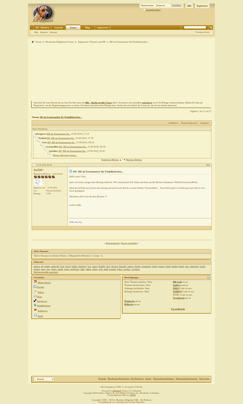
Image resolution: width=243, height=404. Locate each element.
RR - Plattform (42, 27)
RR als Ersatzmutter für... (59, 134)
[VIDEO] (177, 291)
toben (120, 269)
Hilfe (189, 6)
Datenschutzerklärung (163, 378)
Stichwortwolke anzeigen (46, 272)
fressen (114, 266)
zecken (127, 269)
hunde (137, 266)
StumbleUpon (43, 305)
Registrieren (202, 6)
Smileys (177, 285)
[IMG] (176, 288)
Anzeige (203, 123)
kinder (174, 266)
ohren (54, 269)
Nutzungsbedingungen (187, 378)
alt (42, 266)
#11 (208, 165)
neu (48, 269)
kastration (146, 266)
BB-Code (177, 282)
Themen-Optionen (188, 123)
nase (43, 269)
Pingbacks (129, 301)
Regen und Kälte (129, 243)
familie (102, 266)
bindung (82, 266)
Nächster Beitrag (134, 159)
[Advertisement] (121, 72)
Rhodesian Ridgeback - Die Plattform (126, 378)
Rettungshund (113, 243)
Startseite (58, 27)
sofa (101, 269)
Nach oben (204, 378)
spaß (106, 269)
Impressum (102, 27)
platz (66, 269)
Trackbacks (179, 298)
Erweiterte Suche (203, 32)
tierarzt (112, 269)
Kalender (44, 32)
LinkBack (172, 123)
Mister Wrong (44, 282)
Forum (73, 27)
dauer (94, 266)
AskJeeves (42, 310)
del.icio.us (42, 301)
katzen (162, 266)
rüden (88, 269)
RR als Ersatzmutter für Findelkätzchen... (61, 117)
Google (40, 287)
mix (187, 266)
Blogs (87, 27)
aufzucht (55, 266)
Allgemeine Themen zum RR (92, 41)
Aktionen (53, 32)
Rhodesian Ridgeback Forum (60, 41)
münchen (194, 266)
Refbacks (128, 304)
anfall (47, 266)
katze (154, 266)
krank (181, 266)
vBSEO (133, 395)
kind (168, 266)
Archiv (148, 378)
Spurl (40, 316)
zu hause (135, 269)
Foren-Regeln (178, 309)
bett (62, 266)
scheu (95, 269)
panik (60, 269)
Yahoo (41, 292)
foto (108, 266)
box (89, 266)
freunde (122, 266)
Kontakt (102, 378)
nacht (202, 266)
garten (130, 266)
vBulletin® (116, 391)
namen (37, 269)
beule (68, 266)
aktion (37, 266)
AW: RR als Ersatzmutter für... (61, 138)
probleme (74, 269)
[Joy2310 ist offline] (38, 182)
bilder (74, 266)
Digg (39, 296)
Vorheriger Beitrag (110, 159)
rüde (82, 269)
